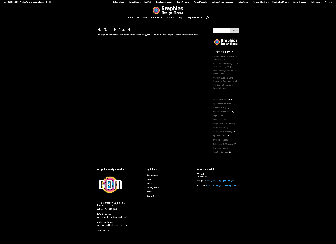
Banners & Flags (134, 2)
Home (130, 17)
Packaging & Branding (260, 2)
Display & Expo (315, 2)
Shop (179, 17)
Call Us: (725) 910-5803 (107, 209)
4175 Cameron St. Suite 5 (111, 202)
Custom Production (183, 2)
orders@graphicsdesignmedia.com (112, 225)
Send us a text (103, 230)
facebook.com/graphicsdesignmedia (221, 185)
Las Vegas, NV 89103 (108, 205)
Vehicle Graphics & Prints (279, 2)
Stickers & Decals (118, 2)
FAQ (149, 179)
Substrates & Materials (299, 2)
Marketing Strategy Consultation (222, 2)
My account (194, 17)
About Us (155, 17)
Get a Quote (152, 175)
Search (234, 30)
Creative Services (242, 2)
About (149, 191)
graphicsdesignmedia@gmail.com (111, 217)
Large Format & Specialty (164, 2)
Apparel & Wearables (200, 2)
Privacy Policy (153, 187)
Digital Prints (147, 2)
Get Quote (142, 17)
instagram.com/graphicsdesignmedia (222, 180)
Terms (150, 183)
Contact (170, 17)
